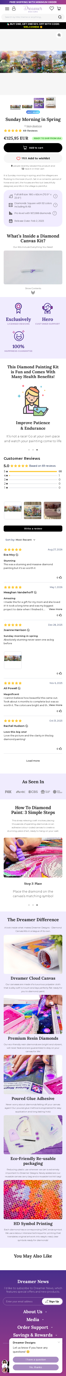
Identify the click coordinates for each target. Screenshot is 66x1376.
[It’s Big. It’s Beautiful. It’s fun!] (32, 510)
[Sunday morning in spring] (12, 510)
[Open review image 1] (12, 660)
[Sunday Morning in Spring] (52, 510)
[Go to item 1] (15, 107)
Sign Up (54, 1301)
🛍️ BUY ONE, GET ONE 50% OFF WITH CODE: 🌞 (33, 25)
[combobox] (33, 17)
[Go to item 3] (39, 103)
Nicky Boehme (34, 126)
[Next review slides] (59, 510)
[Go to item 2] (27, 107)
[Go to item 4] (50, 103)
